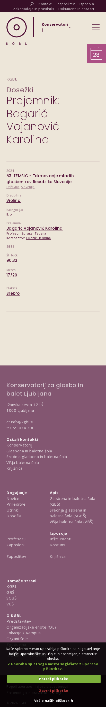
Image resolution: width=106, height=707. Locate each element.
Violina (13, 200)
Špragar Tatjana (34, 233)
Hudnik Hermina (38, 238)
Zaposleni (15, 544)
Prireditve (15, 504)
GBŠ (10, 592)
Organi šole (17, 638)
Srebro (13, 293)
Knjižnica (14, 468)
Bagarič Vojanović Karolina (34, 228)
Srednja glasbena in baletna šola (36, 456)
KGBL (11, 586)
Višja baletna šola (22, 462)
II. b (9, 214)
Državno (12, 187)
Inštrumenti (61, 538)
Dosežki (19, 90)
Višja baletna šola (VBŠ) (71, 521)
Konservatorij (19, 445)
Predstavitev (18, 621)
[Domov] (16, 31)
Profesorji (15, 538)
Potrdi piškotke (53, 678)
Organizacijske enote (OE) (31, 627)
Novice (12, 498)
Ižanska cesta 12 (22, 404)
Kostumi (57, 544)
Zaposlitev (16, 556)
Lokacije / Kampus (23, 632)
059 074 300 (22, 427)
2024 (10, 170)
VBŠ (10, 603)
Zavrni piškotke (53, 690)
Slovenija (28, 187)
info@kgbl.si (22, 421)
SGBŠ (10, 246)
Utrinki (12, 510)
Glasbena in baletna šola (29, 450)
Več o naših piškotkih (53, 700)
